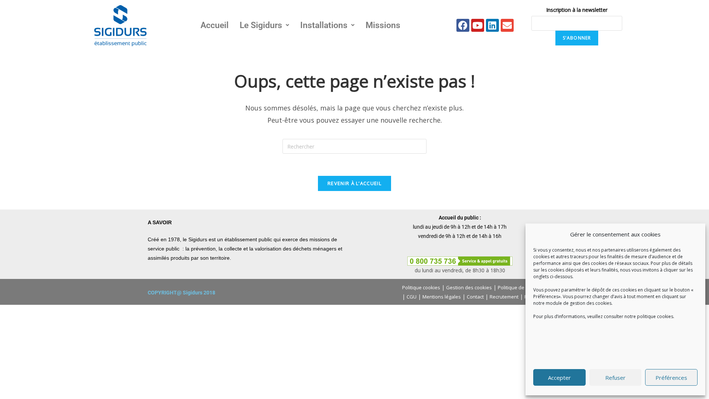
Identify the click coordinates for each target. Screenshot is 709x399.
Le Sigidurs (261, 25)
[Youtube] (477, 25)
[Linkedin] (492, 25)
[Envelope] (507, 25)
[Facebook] (462, 25)
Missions (383, 25)
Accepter (559, 377)
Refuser (615, 377)
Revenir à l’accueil (354, 183)
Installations (323, 25)
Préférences (671, 377)
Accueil (215, 25)
